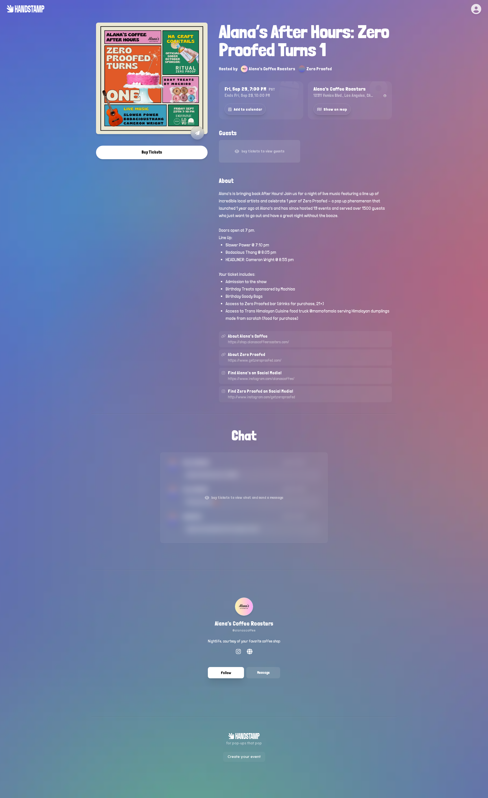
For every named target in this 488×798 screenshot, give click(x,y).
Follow (226, 672)
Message (263, 672)
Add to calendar (248, 109)
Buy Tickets (151, 152)
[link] (244, 616)
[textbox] (305, 256)
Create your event (244, 756)
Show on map (335, 109)
